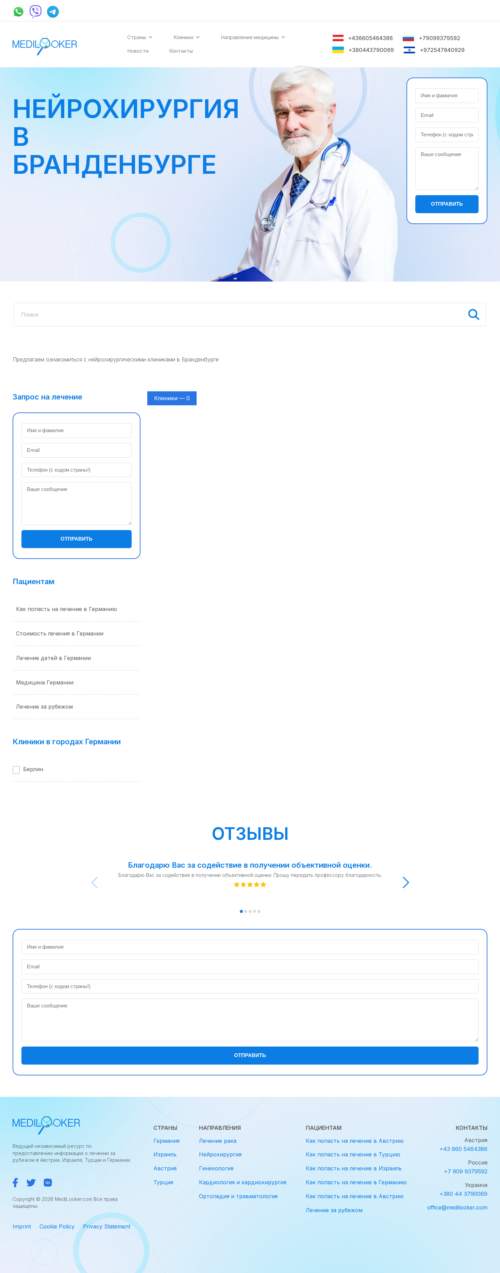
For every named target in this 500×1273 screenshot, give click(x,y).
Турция (163, 1182)
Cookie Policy (56, 1226)
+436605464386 (370, 38)
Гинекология (216, 1168)
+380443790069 (371, 50)
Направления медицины (250, 37)
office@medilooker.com (457, 1207)
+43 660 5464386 (463, 1149)
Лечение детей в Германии (53, 658)
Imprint (22, 1226)
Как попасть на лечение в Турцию (353, 1154)
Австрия (165, 1168)
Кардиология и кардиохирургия (242, 1182)
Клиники (183, 37)
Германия (166, 1140)
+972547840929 (442, 50)
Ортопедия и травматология (238, 1196)
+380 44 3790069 (463, 1193)
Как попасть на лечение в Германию (66, 609)
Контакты (181, 51)
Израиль (165, 1154)
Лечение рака (217, 1140)
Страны (136, 37)
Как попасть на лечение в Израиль (354, 1168)
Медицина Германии (44, 682)
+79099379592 (439, 38)
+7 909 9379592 (465, 1171)
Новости (138, 51)
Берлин (33, 769)
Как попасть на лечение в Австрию (355, 1140)
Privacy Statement (106, 1226)
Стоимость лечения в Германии (59, 633)
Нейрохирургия (220, 1154)
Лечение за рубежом (44, 706)
